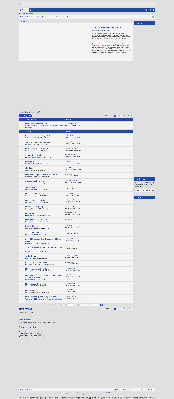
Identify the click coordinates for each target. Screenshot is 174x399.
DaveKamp (70, 262)
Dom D (29, 163)
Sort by (77, 304)
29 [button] (129, 116)
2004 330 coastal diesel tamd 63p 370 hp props (43, 240)
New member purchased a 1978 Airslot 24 (43, 174)
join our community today (121, 52)
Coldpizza (30, 202)
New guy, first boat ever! (36, 219)
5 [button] (124, 116)
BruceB (29, 138)
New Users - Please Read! (36, 124)
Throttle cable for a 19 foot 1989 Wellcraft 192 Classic (44, 248)
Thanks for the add (33, 155)
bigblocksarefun (71, 148)
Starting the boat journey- (36, 181)
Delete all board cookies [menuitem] (132, 390)
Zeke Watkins (31, 157)
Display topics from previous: (56, 304)
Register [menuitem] (154, 10)
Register (30, 13)
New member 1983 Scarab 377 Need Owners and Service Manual (44, 276)
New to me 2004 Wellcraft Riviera (39, 149)
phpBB (69, 393)
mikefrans (30, 151)
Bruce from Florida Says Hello (38, 136)
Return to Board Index (26, 312)
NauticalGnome (31, 271)
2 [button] (117, 116)
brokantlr (29, 243)
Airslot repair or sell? (34, 232)
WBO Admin (31, 125)
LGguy (29, 301)
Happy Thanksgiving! (34, 207)
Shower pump (31, 187)
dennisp (29, 258)
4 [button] (122, 116)
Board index (31, 390)
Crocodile (30, 228)
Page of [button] (112, 116)
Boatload (29, 176)
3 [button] (119, 116)
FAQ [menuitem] (147, 10)
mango (29, 144)
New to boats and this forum (38, 269)
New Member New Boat (35, 284)
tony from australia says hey (37, 142)
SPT (28, 279)
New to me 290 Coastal (35, 200)
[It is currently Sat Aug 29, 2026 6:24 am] (153, 17)
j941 (28, 170)
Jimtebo (29, 189)
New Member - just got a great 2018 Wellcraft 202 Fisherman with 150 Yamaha (43, 298)
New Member (31, 213)
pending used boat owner (36, 262)
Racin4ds (30, 221)
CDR (68, 167)
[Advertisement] (41, 42)
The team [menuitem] (119, 390)
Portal (24, 17)
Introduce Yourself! (29, 112)
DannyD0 (30, 209)
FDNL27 (29, 292)
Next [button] (131, 116)
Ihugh (28, 234)
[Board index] (20, 4)
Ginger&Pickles (31, 183)
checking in (30, 168)
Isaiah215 (30, 286)
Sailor (28, 251)
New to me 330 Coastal (35, 194)
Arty (89, 394)
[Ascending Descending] (94, 304)
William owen (30, 215)
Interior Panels (31, 226)
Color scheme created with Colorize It (103, 393)
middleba (29, 196)
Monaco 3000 (31, 161)
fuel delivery (30, 256)
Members (35, 10)
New (24, 116)
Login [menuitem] (150, 10)
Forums (24, 10)
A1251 (69, 225)
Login (23, 13)
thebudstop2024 (31, 264)
